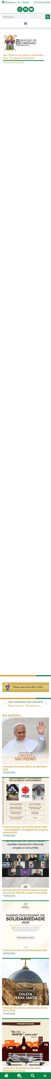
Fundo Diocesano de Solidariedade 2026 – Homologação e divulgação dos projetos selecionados (25, 829)
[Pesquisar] (47, 16)
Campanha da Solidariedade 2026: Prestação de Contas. (22, 1069)
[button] (25, 23)
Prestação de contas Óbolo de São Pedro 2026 (25, 768)
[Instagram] (20, 9)
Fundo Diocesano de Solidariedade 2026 (25, 950)
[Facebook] (25, 9)
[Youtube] (31, 9)
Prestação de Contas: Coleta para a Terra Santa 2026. (25, 1009)
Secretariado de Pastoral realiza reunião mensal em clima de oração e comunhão (25, 891)
